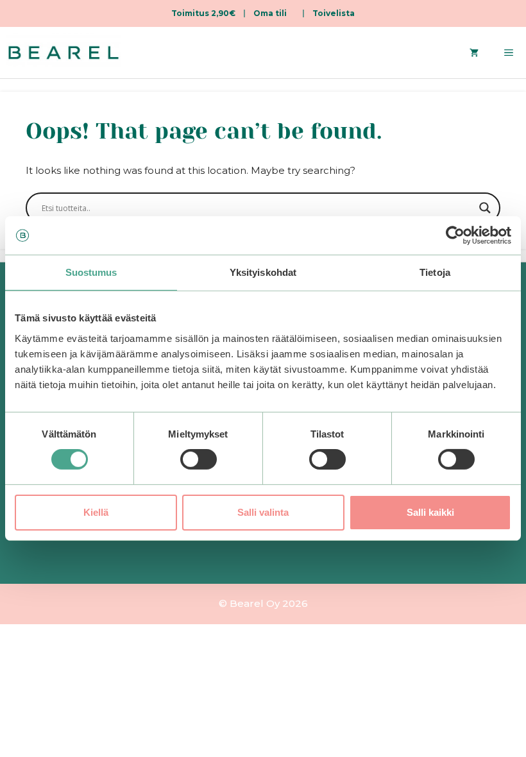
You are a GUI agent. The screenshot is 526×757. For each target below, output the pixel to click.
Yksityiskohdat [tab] (263, 272)
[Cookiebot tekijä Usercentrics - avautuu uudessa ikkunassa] (455, 235)
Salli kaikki (430, 512)
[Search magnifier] (485, 208)
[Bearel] (63, 52)
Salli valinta (263, 512)
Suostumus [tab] (91, 272)
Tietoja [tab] (435, 272)
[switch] (198, 459)
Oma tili (270, 13)
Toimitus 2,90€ (203, 13)
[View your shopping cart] (474, 52)
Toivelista (333, 13)
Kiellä (95, 512)
